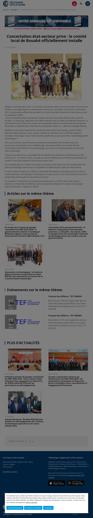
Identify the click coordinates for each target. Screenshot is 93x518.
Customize (48, 508)
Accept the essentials (33, 508)
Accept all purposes (15, 508)
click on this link (31, 502)
